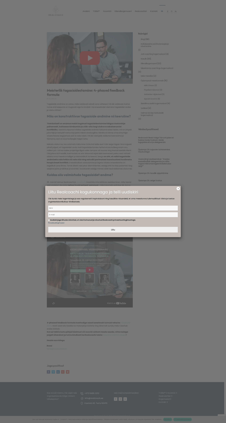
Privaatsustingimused (56, 223)
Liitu (113, 229)
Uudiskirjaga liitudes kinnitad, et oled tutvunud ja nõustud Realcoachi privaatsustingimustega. (93, 220)
